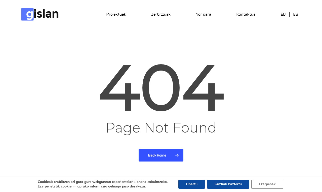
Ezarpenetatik (49, 186)
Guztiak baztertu (228, 184)
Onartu (191, 184)
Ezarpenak (267, 184)
